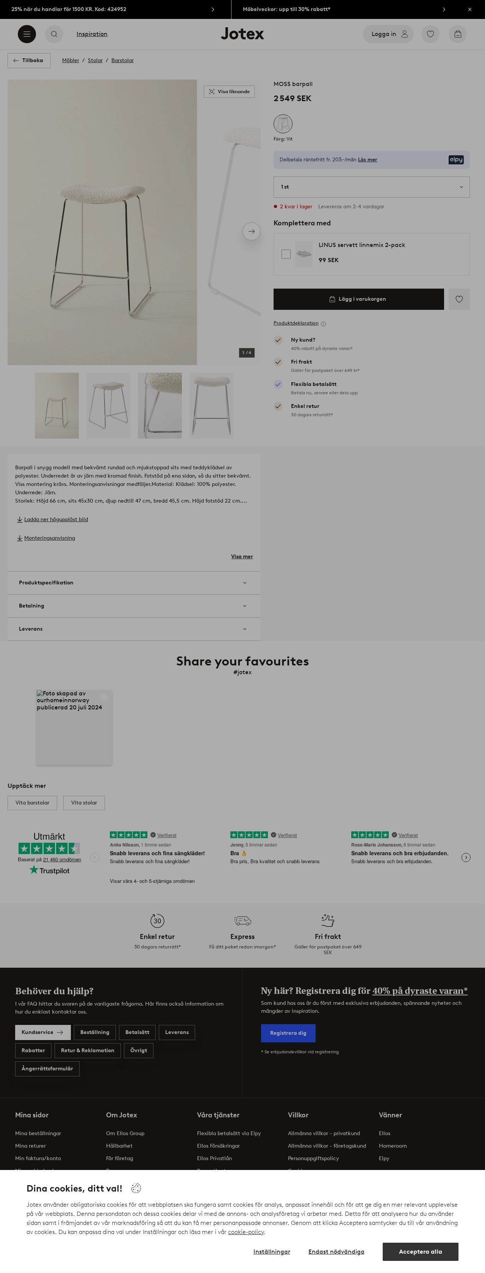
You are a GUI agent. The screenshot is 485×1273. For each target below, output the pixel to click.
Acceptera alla (420, 1251)
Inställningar (271, 1251)
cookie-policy (246, 1232)
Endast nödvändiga (336, 1251)
